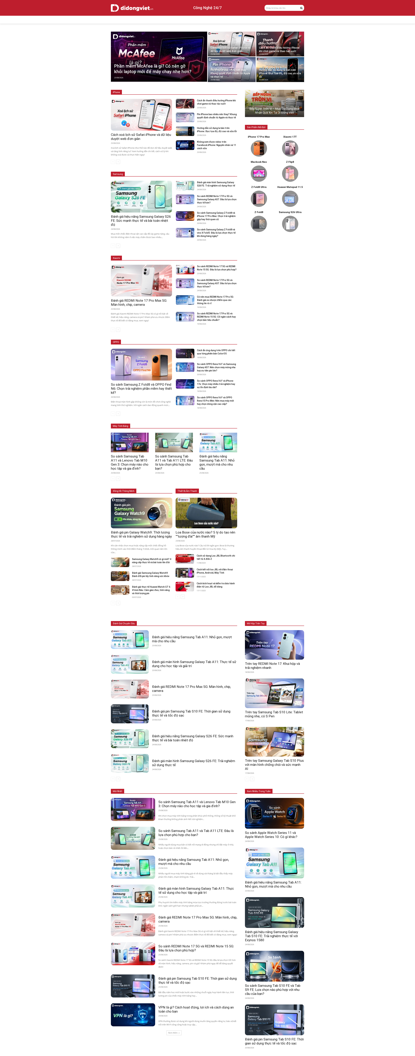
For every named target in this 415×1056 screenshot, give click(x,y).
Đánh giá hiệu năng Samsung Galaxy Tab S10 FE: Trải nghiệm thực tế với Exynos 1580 (271, 936)
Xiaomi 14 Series (178, 258)
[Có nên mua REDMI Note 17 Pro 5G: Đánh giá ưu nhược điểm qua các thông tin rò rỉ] (185, 300)
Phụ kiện (214, 623)
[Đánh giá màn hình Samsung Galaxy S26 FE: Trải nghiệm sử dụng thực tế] (185, 185)
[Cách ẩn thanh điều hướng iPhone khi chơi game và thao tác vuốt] (280, 44)
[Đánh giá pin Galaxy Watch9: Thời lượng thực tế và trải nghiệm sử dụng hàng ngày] (141, 513)
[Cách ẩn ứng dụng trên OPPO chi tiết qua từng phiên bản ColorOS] (185, 353)
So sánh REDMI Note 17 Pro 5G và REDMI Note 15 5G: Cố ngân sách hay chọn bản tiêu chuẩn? (216, 316)
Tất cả (133, 92)
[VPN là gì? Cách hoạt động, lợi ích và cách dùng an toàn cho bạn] (133, 1014)
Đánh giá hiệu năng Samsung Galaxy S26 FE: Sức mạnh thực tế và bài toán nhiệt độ (141, 221)
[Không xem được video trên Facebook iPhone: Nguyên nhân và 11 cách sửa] (185, 145)
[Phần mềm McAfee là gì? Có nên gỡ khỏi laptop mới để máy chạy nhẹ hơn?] (159, 57)
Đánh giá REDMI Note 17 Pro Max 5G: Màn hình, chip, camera (139, 303)
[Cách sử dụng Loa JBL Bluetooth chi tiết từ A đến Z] (185, 559)
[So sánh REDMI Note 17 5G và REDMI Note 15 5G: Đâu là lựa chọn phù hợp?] (185, 269)
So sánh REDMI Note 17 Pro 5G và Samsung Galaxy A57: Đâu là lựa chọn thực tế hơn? (217, 199)
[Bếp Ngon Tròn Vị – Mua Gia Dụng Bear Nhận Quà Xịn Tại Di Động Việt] (274, 103)
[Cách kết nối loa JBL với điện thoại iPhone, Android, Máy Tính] (185, 572)
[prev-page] (113, 162)
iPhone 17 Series (148, 92)
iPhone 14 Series (210, 92)
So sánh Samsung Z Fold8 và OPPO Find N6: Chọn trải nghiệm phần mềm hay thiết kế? (141, 389)
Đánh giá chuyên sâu (124, 623)
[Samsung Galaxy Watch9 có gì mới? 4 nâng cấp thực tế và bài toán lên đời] (120, 562)
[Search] (301, 8)
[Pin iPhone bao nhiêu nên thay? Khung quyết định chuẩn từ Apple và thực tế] (232, 69)
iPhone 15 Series (189, 92)
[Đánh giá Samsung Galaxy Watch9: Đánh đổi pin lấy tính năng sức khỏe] (120, 576)
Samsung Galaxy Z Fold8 (170, 169)
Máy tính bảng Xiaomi (202, 421)
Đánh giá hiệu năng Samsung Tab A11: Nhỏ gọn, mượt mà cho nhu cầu (217, 462)
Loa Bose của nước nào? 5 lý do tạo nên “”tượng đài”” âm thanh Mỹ (205, 534)
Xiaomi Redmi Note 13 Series (204, 258)
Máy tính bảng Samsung (175, 421)
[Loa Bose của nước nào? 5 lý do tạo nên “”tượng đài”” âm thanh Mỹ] (206, 513)
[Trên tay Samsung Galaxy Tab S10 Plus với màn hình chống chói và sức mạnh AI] (274, 742)
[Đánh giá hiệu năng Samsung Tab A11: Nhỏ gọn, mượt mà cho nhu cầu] (218, 442)
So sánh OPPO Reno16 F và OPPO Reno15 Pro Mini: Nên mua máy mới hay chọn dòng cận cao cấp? (215, 400)
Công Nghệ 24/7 (207, 8)
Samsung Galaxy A (228, 169)
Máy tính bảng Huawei (227, 421)
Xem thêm (173, 1032)
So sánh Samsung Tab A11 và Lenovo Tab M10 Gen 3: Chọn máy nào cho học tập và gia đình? (129, 462)
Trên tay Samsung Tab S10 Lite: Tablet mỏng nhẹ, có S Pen (274, 714)
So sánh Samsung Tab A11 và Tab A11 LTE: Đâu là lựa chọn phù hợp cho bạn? (174, 462)
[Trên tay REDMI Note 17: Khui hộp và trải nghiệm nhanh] (274, 645)
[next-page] (118, 162)
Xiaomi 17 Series (135, 258)
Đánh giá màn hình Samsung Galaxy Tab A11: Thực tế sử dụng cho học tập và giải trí (196, 891)
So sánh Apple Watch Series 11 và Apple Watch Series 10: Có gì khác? (271, 835)
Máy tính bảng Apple (149, 421)
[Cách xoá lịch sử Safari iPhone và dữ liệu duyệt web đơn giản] (232, 44)
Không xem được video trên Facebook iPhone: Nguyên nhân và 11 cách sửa (216, 145)
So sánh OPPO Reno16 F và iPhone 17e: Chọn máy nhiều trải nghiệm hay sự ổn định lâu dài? (216, 384)
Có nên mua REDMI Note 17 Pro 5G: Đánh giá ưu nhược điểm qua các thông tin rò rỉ (215, 300)
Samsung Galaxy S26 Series (140, 169)
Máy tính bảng (164, 623)
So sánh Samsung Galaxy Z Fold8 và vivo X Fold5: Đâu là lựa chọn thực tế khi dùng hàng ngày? (216, 232)
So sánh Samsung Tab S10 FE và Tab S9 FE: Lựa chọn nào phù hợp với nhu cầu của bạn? (272, 990)
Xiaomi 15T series (156, 258)
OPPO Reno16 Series (196, 342)
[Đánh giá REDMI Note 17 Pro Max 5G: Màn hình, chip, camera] (141, 281)
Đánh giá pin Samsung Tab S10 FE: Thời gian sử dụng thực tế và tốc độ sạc (274, 1041)
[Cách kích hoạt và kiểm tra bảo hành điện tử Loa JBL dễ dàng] (185, 586)
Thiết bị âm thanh (197, 623)
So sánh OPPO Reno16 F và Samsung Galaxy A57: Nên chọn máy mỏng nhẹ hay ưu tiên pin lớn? (216, 367)
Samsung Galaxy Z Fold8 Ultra (201, 169)
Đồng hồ (180, 623)
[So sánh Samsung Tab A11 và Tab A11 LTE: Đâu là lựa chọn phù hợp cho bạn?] (174, 442)
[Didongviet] (132, 8)
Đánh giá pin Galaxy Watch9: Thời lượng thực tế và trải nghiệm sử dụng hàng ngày (141, 534)
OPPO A (214, 342)
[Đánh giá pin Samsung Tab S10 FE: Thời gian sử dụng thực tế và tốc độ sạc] (130, 713)
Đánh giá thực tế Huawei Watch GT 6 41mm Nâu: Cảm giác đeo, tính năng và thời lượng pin (151, 590)
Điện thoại (148, 623)
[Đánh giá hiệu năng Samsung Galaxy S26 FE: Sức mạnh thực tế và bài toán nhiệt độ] (141, 197)
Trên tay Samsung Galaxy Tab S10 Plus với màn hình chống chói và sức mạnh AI (274, 765)
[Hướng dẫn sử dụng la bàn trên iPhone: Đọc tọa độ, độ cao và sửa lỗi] (280, 69)
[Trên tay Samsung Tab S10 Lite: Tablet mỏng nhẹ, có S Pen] (274, 693)
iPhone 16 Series (169, 92)
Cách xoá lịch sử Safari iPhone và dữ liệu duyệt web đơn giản (141, 137)
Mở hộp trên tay (256, 623)
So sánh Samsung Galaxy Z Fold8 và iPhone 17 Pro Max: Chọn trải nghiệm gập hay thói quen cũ (216, 216)
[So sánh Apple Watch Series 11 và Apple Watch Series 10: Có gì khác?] (274, 813)
